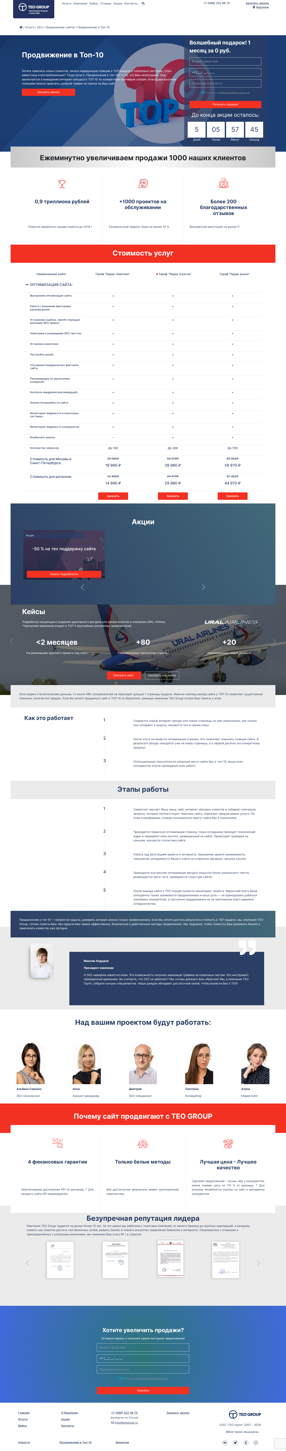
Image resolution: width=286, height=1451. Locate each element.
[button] (82, 589)
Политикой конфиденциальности (234, 92)
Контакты (131, 3)
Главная (24, 1412)
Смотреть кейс (124, 675)
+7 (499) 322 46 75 (216, 3)
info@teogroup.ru (126, 1422)
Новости (24, 1442)
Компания (81, 3)
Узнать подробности (62, 574)
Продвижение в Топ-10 (75, 1442)
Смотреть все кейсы (162, 675)
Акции (118, 3)
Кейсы (94, 3)
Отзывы (106, 3)
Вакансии (122, 1442)
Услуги (67, 3)
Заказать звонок (257, 3)
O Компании (69, 1412)
